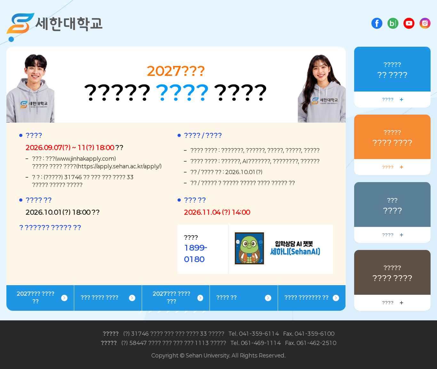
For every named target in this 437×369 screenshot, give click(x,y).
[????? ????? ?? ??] (425, 21)
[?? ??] (284, 236)
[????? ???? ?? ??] (377, 21)
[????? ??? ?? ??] (393, 21)
